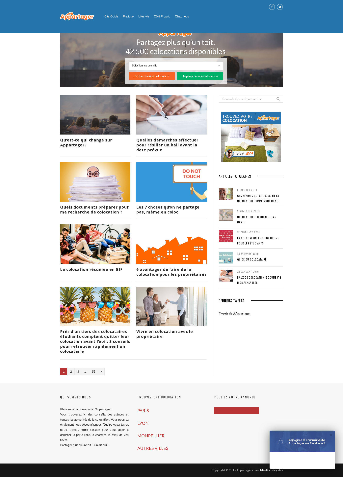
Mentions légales (271, 470)
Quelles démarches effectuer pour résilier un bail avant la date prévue (167, 145)
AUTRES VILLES (153, 448)
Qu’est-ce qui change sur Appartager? (86, 142)
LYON (143, 423)
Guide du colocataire (252, 259)
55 (93, 371)
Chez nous (182, 16)
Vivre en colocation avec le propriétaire (164, 334)
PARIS (143, 410)
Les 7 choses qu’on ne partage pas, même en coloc (167, 209)
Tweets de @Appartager (235, 313)
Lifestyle (143, 16)
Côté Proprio (162, 16)
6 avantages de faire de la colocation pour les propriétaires (171, 272)
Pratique (128, 16)
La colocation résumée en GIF (91, 269)
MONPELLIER (151, 435)
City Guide (111, 16)
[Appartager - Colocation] (77, 17)
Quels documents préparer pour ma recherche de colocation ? (94, 209)
